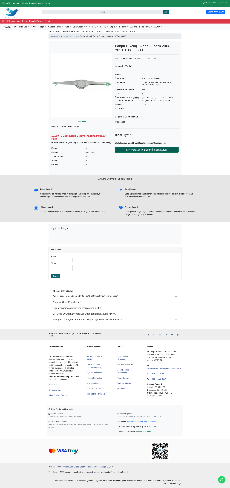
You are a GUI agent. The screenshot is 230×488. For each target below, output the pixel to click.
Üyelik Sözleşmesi (94, 372)
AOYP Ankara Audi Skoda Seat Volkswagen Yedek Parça (81, 466)
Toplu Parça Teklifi (94, 388)
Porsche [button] (123, 26)
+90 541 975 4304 (158, 379)
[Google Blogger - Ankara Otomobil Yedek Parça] (167, 334)
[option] (81, 84)
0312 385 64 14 (150, 426)
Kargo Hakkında (124, 378)
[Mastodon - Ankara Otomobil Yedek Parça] (161, 334)
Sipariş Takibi (223, 3)
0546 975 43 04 (145, 432)
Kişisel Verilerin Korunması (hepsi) (94, 366)
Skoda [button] (103, 26)
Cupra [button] (113, 26)
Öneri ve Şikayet (124, 383)
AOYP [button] (157, 26)
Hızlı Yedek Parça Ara (95, 393)
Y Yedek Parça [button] (37, 26)
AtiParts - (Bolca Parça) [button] (140, 26)
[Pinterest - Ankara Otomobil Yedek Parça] (172, 334)
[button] (81, 84)
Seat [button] (94, 26)
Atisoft (97, 472)
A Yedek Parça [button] (54, 26)
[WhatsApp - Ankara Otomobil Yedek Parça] (155, 334)
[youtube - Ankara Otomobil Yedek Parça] (178, 334)
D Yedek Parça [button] (21, 26)
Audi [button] (67, 26)
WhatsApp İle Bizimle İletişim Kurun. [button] (148, 149)
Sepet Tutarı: (216, 11)
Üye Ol (204, 3)
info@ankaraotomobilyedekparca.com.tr (142, 421)
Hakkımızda (54, 384)
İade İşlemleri (92, 383)
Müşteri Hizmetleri (94, 378)
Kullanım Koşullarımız (126, 364)
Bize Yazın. (126, 388)
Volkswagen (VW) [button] (81, 26)
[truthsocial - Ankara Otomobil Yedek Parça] (149, 334)
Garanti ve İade (55, 390)
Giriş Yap (212, 3)
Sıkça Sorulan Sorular (58, 395)
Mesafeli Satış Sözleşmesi (123, 371)
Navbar (7, 27)
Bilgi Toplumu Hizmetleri (122, 358)
